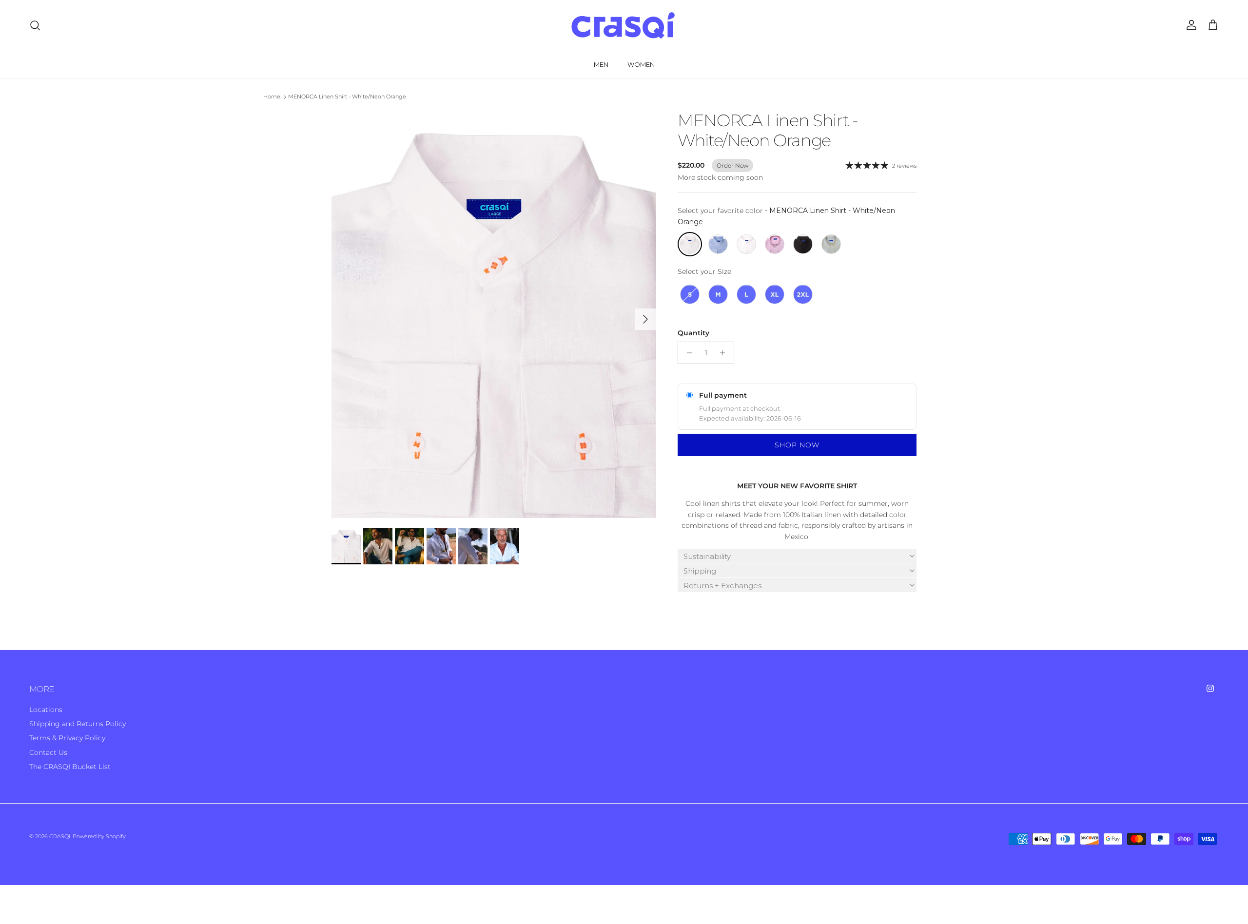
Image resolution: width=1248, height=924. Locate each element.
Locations (45, 709)
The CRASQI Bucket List (70, 766)
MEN (601, 64)
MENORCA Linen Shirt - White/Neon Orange (347, 97)
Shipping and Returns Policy (77, 723)
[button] (797, 556)
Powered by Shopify (99, 836)
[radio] (690, 244)
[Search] (35, 25)
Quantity (693, 332)
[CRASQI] (624, 25)
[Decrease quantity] (686, 353)
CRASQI (59, 836)
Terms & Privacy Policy (67, 737)
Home (271, 97)
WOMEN (641, 64)
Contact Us (48, 752)
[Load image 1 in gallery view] (494, 314)
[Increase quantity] (725, 353)
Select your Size (704, 271)
